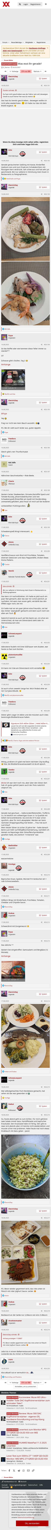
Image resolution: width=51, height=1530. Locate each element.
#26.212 (47, 922)
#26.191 (47, 85)
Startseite (5, 1487)
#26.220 (47, 1368)
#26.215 (47, 1087)
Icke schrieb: (7, 586)
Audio (21, 1406)
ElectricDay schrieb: (10, 1334)
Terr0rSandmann (12, 1406)
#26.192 (47, 161)
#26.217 (47, 1218)
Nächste (37, 71)
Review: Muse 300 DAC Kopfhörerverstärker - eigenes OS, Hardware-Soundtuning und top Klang (25, 1416)
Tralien (28, 1463)
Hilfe (41, 1485)
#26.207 (47, 779)
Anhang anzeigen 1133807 (12, 1338)
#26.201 (47, 581)
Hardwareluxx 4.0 (10, 1481)
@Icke (3, 783)
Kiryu (27, 1437)
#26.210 (47, 875)
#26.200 (47, 551)
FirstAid (9, 1448)
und (13, 179)
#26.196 (47, 448)
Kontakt (5, 1485)
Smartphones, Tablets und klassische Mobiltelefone (30, 1448)
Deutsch (23, 1481)
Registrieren (41, 42)
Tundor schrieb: (8, 90)
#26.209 (47, 854)
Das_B (8, 1435)
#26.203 (47, 664)
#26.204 (47, 684)
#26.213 (47, 941)
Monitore (15, 1435)
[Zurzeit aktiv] (6, 659)
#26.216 (47, 1115)
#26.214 (47, 1001)
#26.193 (47, 194)
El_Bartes (6, 67)
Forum (4, 42)
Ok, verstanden (32, 1523)
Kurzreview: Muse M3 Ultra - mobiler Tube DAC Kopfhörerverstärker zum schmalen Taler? (28, 1400)
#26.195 (47, 409)
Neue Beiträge (16, 42)
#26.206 (47, 758)
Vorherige (14, 71)
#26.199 (47, 527)
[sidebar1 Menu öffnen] (46, 4)
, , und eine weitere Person (23, 741)
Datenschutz (33, 1485)
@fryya (4, 413)
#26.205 (47, 711)
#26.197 (47, 472)
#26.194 (47, 344)
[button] (9, 42)
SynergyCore (10, 1461)
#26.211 (47, 896)
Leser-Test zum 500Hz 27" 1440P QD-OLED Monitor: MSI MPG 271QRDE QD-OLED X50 (27, 1457)
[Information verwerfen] (47, 48)
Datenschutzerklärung (26, 1517)
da (27, 1372)
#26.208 (47, 809)
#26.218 (47, 1311)
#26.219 (47, 1330)
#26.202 (47, 643)
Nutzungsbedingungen (18, 1485)
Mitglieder (29, 42)
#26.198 (47, 490)
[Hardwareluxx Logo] (6, 4)
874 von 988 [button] (26, 71)
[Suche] (20, 4)
